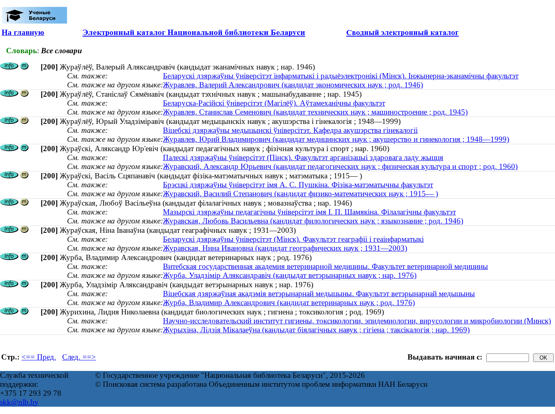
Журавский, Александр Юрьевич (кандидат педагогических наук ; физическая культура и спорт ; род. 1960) (340, 166)
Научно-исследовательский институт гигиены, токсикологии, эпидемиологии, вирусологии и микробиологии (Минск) (357, 320)
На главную (23, 32)
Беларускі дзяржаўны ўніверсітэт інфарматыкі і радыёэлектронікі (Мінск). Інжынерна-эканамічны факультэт (340, 76)
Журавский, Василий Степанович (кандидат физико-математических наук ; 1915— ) (300, 193)
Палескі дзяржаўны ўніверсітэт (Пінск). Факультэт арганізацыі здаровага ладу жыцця (303, 157)
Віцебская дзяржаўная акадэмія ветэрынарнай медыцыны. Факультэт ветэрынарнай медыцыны (319, 293)
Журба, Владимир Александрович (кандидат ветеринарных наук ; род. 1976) (289, 302)
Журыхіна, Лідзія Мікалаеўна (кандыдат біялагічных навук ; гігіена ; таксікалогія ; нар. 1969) (316, 329)
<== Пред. (39, 357)
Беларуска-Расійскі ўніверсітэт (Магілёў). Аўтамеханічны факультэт (274, 103)
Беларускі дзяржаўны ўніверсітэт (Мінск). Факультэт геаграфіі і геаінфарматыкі (293, 239)
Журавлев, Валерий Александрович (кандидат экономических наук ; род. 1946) (293, 84)
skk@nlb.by (19, 402)
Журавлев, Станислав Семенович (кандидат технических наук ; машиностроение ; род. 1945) (315, 112)
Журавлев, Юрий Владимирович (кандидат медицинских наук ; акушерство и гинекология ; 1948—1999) (336, 139)
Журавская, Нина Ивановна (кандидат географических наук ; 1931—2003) (285, 248)
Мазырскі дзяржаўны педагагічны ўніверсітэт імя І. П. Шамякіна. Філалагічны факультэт (309, 212)
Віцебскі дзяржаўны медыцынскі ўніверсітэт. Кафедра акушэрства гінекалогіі (290, 130)
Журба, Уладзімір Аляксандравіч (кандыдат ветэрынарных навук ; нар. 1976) (289, 275)
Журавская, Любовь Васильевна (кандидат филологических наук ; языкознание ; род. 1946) (313, 221)
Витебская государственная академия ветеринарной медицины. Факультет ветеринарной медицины (325, 266)
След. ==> (79, 357)
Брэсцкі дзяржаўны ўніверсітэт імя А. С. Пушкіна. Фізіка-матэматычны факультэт (298, 184)
